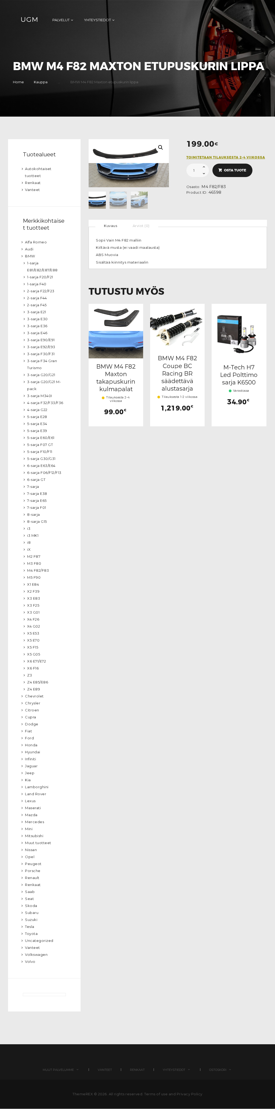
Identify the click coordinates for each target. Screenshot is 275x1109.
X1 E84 (33, 584)
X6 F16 (33, 668)
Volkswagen (36, 954)
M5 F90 (34, 577)
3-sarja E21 (36, 312)
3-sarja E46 (37, 333)
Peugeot (33, 864)
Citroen (32, 710)
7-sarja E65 (37, 500)
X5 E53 (33, 633)
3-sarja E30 (37, 319)
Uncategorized (39, 940)
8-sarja (33, 514)
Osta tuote (235, 170)
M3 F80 (34, 563)
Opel (29, 857)
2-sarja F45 (37, 305)
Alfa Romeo (36, 242)
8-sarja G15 (37, 521)
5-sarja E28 (37, 417)
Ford (29, 738)
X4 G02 (33, 626)
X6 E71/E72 (36, 661)
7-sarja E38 (37, 493)
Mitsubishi (34, 836)
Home (18, 82)
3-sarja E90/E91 (41, 340)
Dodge (31, 724)
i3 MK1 (32, 535)
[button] (160, 147)
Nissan (31, 850)
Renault (32, 878)
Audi (29, 249)
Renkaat (33, 183)
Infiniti (30, 759)
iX (29, 549)
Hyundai (32, 752)
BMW (30, 256)
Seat (29, 898)
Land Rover (35, 794)
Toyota (31, 933)
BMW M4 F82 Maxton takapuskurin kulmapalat (116, 378)
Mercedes (34, 822)
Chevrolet (34, 696)
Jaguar (31, 766)
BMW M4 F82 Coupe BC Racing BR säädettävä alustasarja (177, 373)
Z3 (29, 675)
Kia (28, 780)
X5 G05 (33, 654)
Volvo (30, 961)
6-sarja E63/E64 (41, 465)
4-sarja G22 (37, 410)
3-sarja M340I (39, 396)
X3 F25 (33, 605)
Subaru (31, 912)
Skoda (31, 905)
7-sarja (33, 486)
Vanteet (32, 190)
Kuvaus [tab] (110, 226)
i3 (28, 528)
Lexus (30, 801)
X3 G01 (33, 612)
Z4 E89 (33, 689)
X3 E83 (33, 598)
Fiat (28, 731)
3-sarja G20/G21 (41, 375)
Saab (30, 892)
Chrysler (32, 703)
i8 (29, 542)
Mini (28, 829)
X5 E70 (33, 640)
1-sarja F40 (36, 284)
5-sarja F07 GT (40, 444)
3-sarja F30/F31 (41, 354)
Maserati (33, 808)
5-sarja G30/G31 (41, 458)
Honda (31, 745)
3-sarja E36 (37, 326)
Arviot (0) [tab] (141, 226)
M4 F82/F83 (213, 186)
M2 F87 (33, 556)
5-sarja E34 (37, 424)
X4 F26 (33, 619)
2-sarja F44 (37, 298)
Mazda (31, 815)
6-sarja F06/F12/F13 (44, 472)
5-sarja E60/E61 (41, 437)
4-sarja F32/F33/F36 (45, 403)
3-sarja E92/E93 (41, 347)
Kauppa (41, 82)
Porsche (33, 871)
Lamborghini (37, 787)
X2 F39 (33, 591)
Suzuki (31, 919)
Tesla (29, 926)
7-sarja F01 (36, 507)
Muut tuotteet (38, 843)
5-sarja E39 (37, 431)
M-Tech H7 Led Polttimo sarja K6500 (239, 375)
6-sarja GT (36, 479)
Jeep (29, 773)
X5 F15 (32, 647)
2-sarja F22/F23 (41, 291)
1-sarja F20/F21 (40, 277)
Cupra (30, 717)
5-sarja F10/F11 (39, 451)
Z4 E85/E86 (37, 682)
